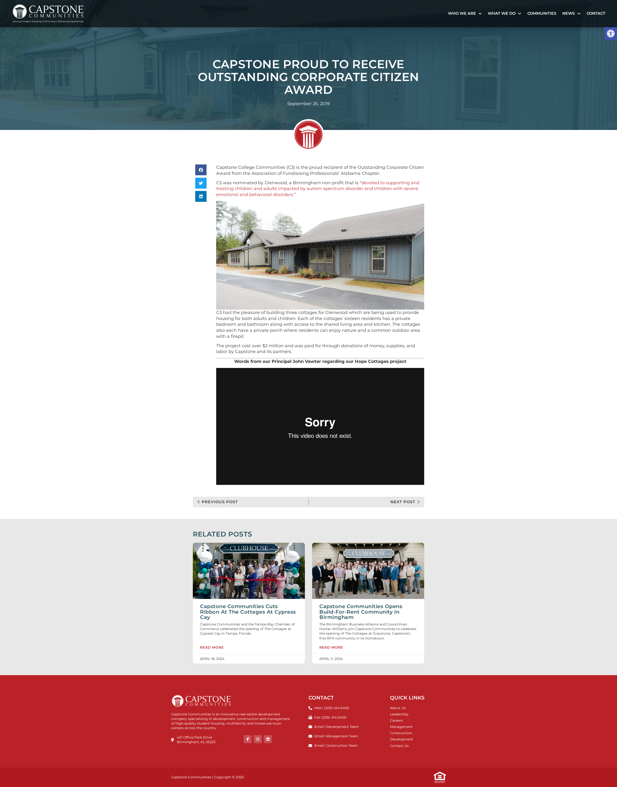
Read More (212, 647)
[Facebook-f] (248, 739)
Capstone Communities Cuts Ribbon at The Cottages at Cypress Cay (248, 611)
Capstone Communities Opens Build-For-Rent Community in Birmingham (360, 611)
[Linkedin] (268, 739)
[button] (610, 33)
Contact (596, 13)
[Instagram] (258, 739)
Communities (541, 13)
